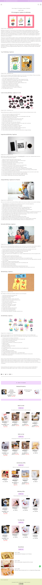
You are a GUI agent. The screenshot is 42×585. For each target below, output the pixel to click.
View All (21, 399)
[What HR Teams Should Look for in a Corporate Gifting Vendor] (7, 571)
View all (21, 408)
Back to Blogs (22, 382)
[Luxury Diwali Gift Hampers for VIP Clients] (7, 555)
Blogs (16, 8)
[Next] (40, 420)
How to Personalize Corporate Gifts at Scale (24, 562)
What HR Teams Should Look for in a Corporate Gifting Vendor (27, 570)
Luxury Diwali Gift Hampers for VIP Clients (23, 554)
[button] (4, 422)
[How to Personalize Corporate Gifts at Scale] (7, 563)
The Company (4, 579)
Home (13, 8)
